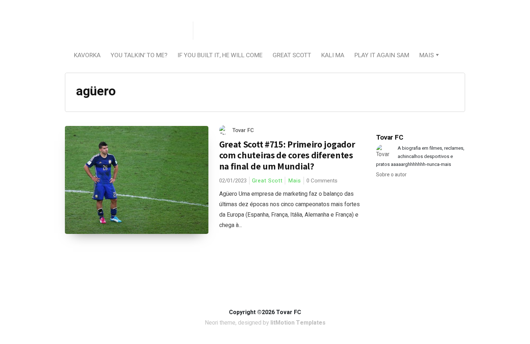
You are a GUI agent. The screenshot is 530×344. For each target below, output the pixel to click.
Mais (426, 55)
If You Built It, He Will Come (219, 55)
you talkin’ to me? (139, 55)
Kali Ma (332, 55)
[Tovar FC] (128, 31)
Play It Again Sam (381, 55)
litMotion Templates (298, 322)
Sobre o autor (391, 174)
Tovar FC (243, 130)
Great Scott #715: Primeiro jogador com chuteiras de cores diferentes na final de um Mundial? (287, 155)
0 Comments (321, 181)
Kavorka (87, 55)
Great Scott (292, 55)
